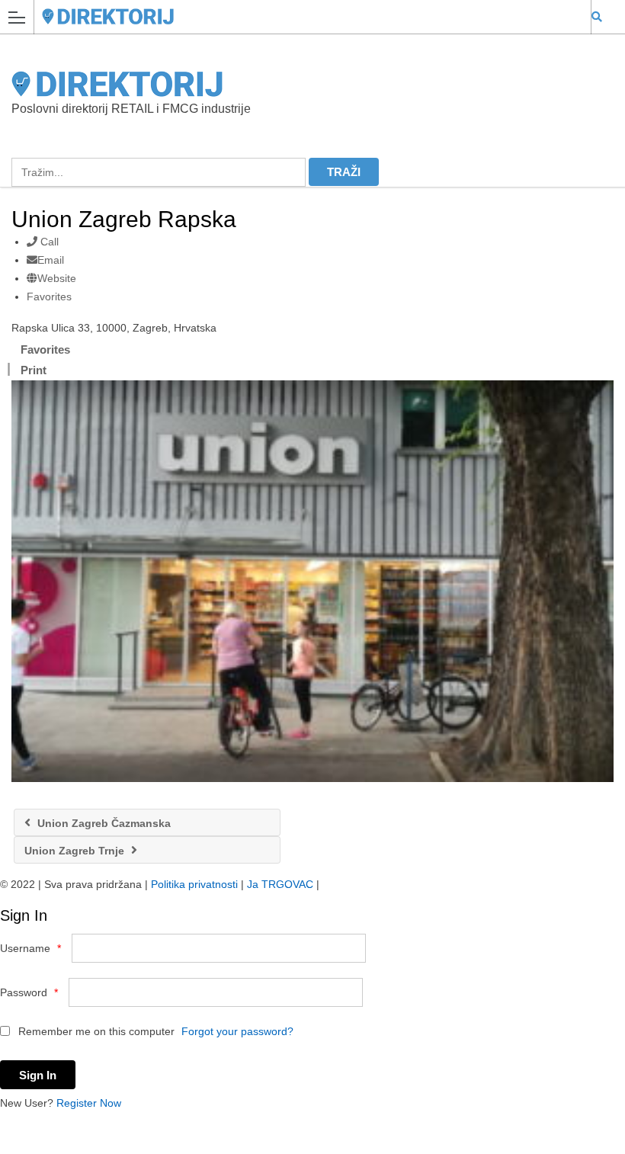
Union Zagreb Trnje (75, 851)
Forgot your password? (237, 1031)
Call (48, 242)
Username (30, 948)
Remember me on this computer (95, 1031)
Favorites (49, 296)
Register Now (88, 1103)
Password (29, 992)
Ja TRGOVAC (280, 884)
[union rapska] (312, 581)
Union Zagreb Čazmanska (102, 823)
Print (33, 370)
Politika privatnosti (194, 884)
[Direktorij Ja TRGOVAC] (298, 16)
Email (50, 260)
